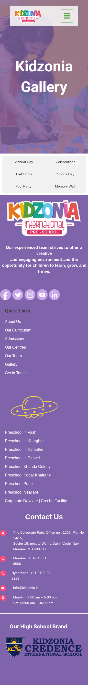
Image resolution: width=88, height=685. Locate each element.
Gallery (11, 364)
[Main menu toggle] (67, 16)
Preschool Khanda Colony (28, 466)
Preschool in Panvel (22, 458)
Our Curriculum (18, 330)
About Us (13, 322)
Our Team (13, 356)
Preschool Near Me (21, 492)
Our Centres (15, 347)
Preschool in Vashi (21, 432)
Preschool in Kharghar (24, 441)
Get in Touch (16, 373)
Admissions (15, 339)
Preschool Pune (19, 484)
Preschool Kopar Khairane (28, 475)
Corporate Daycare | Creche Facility (36, 501)
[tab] (22, 162)
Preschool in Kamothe (24, 449)
